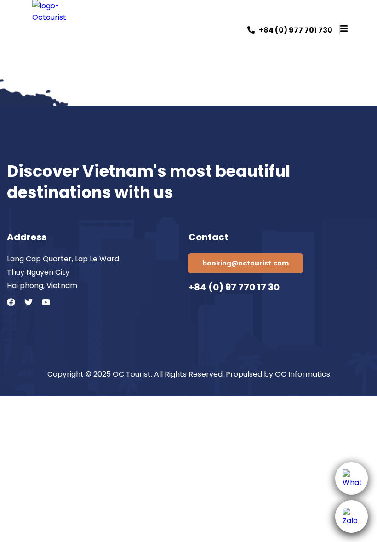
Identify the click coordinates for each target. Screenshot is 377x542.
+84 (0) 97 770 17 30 (234, 287)
